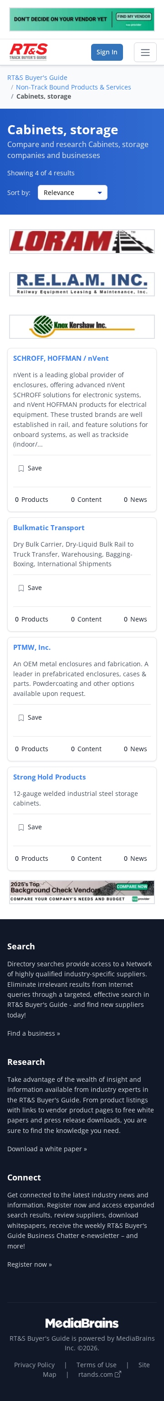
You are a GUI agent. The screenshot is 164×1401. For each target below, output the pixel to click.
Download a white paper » (47, 1148)
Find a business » (33, 1033)
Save (35, 467)
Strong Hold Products (49, 776)
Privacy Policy (34, 1364)
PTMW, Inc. (32, 647)
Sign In (107, 51)
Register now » (29, 1264)
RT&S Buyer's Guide (37, 77)
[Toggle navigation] (145, 52)
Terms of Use (97, 1364)
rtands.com (96, 1374)
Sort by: (19, 192)
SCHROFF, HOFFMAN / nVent (61, 358)
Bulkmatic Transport (49, 527)
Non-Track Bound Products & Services (73, 87)
